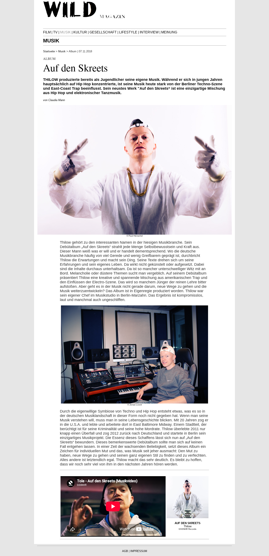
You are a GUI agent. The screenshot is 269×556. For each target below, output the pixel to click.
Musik (62, 51)
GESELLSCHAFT (103, 32)
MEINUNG (169, 32)
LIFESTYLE (128, 32)
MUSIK (51, 40)
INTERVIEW (149, 32)
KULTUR (80, 32)
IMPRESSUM (138, 551)
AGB (125, 551)
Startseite (49, 51)
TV (55, 32)
